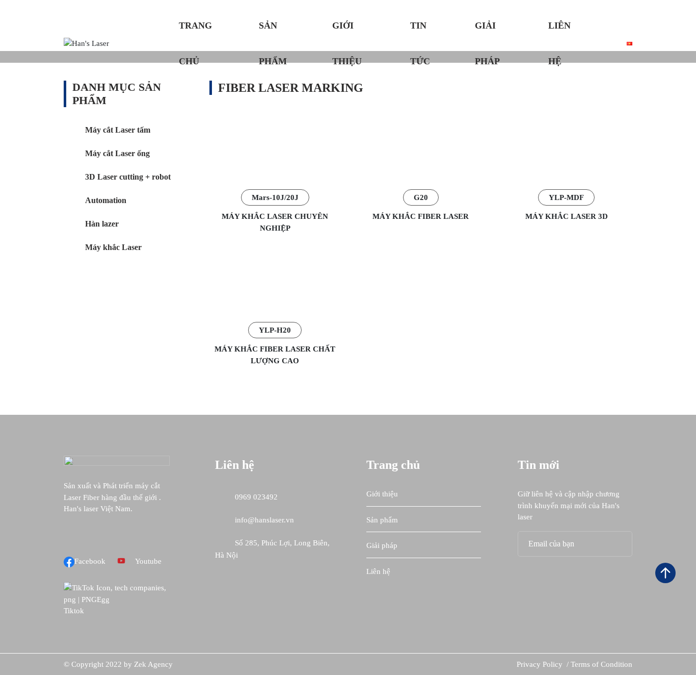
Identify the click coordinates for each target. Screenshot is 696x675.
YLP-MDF (566, 197)
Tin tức (420, 43)
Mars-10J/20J (275, 197)
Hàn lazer (102, 223)
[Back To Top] (665, 573)
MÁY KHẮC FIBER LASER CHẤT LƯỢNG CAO (275, 355)
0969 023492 (255, 497)
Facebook (89, 561)
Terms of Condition (601, 664)
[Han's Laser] (86, 43)
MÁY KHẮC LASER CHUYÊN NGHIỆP (275, 222)
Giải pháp (487, 43)
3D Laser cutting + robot (128, 176)
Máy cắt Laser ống (117, 153)
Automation (105, 200)
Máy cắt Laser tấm (117, 130)
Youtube (148, 561)
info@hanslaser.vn (263, 520)
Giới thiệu (347, 43)
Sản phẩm (273, 43)
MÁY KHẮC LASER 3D (566, 216)
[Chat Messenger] (665, 545)
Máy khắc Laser (113, 247)
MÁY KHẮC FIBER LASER (420, 216)
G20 (421, 197)
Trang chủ (195, 43)
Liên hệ (559, 43)
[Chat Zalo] (665, 517)
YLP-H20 (275, 330)
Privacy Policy (541, 664)
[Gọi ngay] (665, 489)
